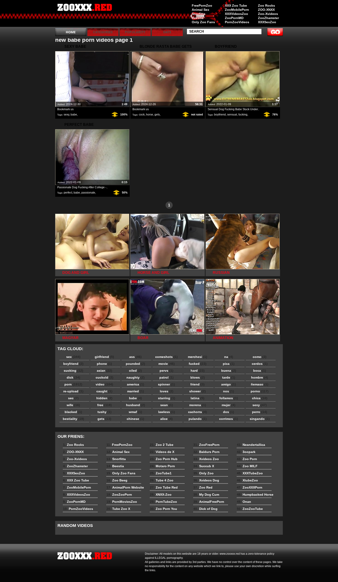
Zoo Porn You (163, 509)
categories (103, 32)
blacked (73, 412)
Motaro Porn (162, 466)
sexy (66, 114)
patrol (166, 377)
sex (73, 357)
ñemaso (259, 384)
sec (73, 398)
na (228, 357)
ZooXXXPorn (249, 487)
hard (198, 370)
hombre (259, 377)
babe (74, 114)
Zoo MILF (247, 466)
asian (104, 370)
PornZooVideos (237, 22)
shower (197, 391)
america (135, 384)
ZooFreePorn (206, 445)
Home (71, 32)
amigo (228, 384)
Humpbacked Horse (255, 494)
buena (228, 370)
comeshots (166, 357)
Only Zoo (203, 473)
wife (73, 405)
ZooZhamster (268, 18)
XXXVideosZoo (236, 14)
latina (197, 398)
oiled (135, 370)
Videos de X (162, 452)
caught (104, 391)
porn (73, 384)
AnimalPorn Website (125, 487)
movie (166, 364)
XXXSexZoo (267, 22)
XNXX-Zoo (161, 494)
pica (229, 364)
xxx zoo (84, 14)
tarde (228, 377)
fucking (242, 114)
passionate (88, 192)
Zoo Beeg (116, 480)
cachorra (197, 412)
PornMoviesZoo (121, 501)
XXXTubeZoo (250, 473)
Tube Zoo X (118, 509)
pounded (135, 364)
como (259, 357)
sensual (232, 114)
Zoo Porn (247, 459)
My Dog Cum (206, 494)
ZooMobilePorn (237, 9)
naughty (135, 377)
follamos (228, 398)
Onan (244, 501)
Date (167, 32)
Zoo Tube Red (164, 487)
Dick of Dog (205, 509)
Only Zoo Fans (203, 22)
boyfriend (220, 114)
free (104, 405)
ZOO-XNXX (266, 9)
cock (142, 114)
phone (104, 364)
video (104, 384)
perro (259, 412)
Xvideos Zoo (206, 459)
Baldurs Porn (206, 452)
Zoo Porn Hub (164, 459)
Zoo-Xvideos (268, 14)
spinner (166, 384)
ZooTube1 (161, 473)
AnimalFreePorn (208, 501)
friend (197, 384)
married (135, 391)
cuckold (104, 377)
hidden (104, 398)
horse (149, 114)
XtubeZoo (247, 480)
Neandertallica (251, 445)
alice (166, 419)
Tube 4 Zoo (161, 480)
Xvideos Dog (206, 480)
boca (259, 370)
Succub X (203, 466)
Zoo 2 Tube (161, 445)
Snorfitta (198, 14)
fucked (197, 364)
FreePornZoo (202, 5)
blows (197, 377)
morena (197, 405)
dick (73, 377)
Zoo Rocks (266, 5)
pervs (166, 370)
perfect (68, 192)
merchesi (197, 357)
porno (260, 391)
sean (166, 405)
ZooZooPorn (119, 494)
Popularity (135, 32)
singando (260, 419)
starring (166, 398)
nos (228, 391)
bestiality (73, 419)
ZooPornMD (234, 18)
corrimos (228, 419)
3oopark (246, 452)
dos (228, 412)
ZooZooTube (250, 509)
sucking (73, 370)
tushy (104, 412)
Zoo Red (202, 487)
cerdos (260, 364)
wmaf (135, 412)
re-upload (73, 391)
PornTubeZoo (163, 501)
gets (157, 114)
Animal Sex (200, 9)
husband (135, 405)
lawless (166, 412)
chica (259, 398)
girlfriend (104, 357)
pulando (198, 419)
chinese (135, 419)
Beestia (197, 18)
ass (135, 357)
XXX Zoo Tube (236, 5)
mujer (228, 405)
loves (166, 391)
